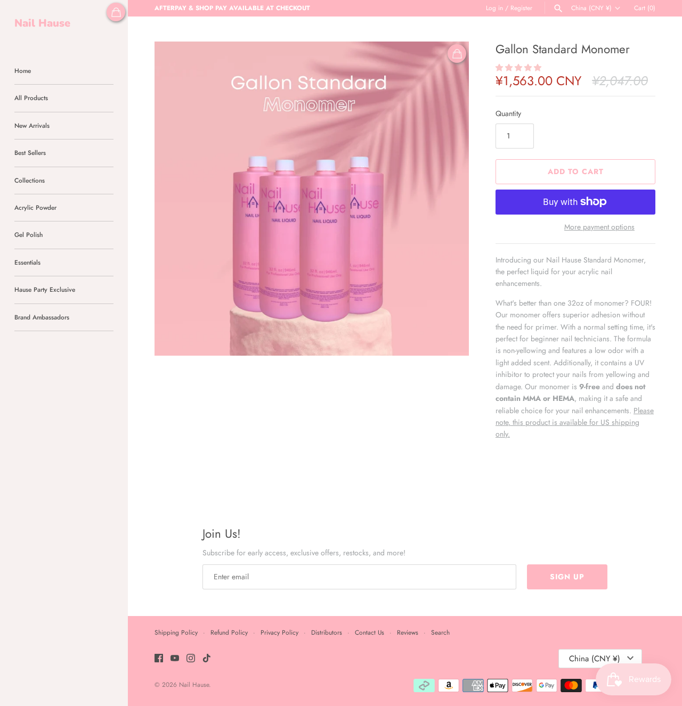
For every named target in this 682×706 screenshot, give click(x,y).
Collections (29, 180)
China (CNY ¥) (591, 8)
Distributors (326, 632)
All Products (31, 97)
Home (22, 70)
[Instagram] (190, 659)
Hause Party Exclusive (44, 289)
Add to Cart (576, 171)
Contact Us (369, 632)
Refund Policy (229, 632)
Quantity (508, 113)
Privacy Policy (279, 632)
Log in (494, 7)
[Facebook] (159, 659)
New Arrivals (32, 125)
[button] (519, 67)
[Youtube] (174, 659)
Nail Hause (194, 684)
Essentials (27, 262)
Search (440, 632)
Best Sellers (30, 152)
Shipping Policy (176, 632)
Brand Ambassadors (41, 317)
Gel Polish (28, 234)
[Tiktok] (206, 659)
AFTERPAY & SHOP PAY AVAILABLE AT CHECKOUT (232, 7)
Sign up (567, 576)
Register (521, 7)
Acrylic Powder (35, 207)
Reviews (407, 632)
